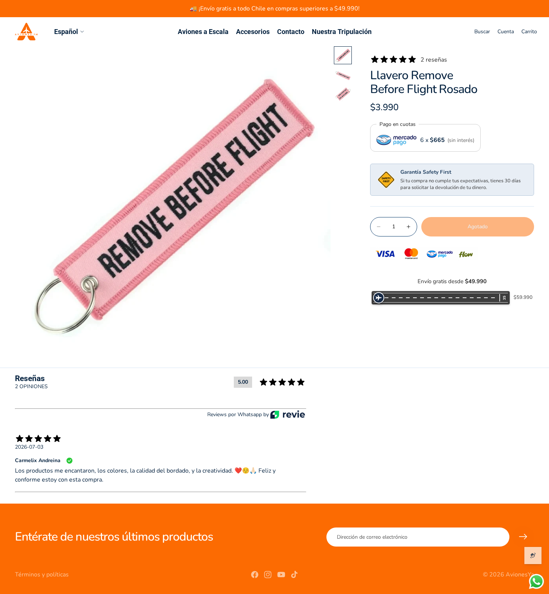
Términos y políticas (42, 574)
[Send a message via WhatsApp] (536, 581)
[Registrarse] (523, 537)
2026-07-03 (29, 447)
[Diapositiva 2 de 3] (343, 74)
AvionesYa (520, 574)
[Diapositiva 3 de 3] (343, 94)
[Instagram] (267, 574)
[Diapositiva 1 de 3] (343, 55)
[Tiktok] (294, 574)
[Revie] (287, 414)
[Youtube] (281, 574)
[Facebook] (254, 574)
